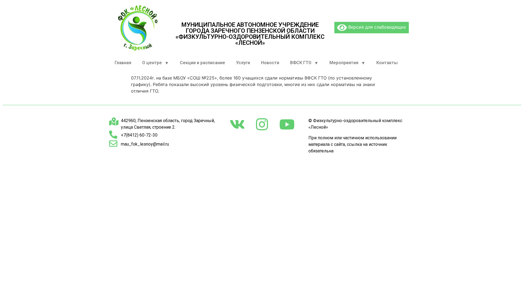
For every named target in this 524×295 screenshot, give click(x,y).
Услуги (243, 62)
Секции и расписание (202, 62)
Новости (270, 62)
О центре (152, 62)
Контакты (387, 62)
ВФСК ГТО (300, 62)
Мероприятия (343, 62)
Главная (123, 62)
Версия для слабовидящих (376, 27)
